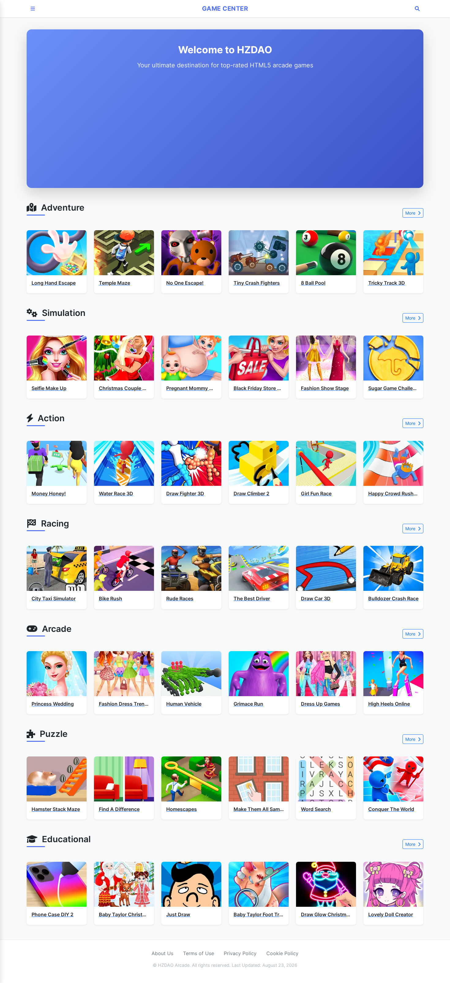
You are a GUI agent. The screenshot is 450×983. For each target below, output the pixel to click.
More (411, 213)
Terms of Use (198, 953)
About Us (162, 953)
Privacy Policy (240, 953)
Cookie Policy (282, 953)
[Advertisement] (225, 127)
